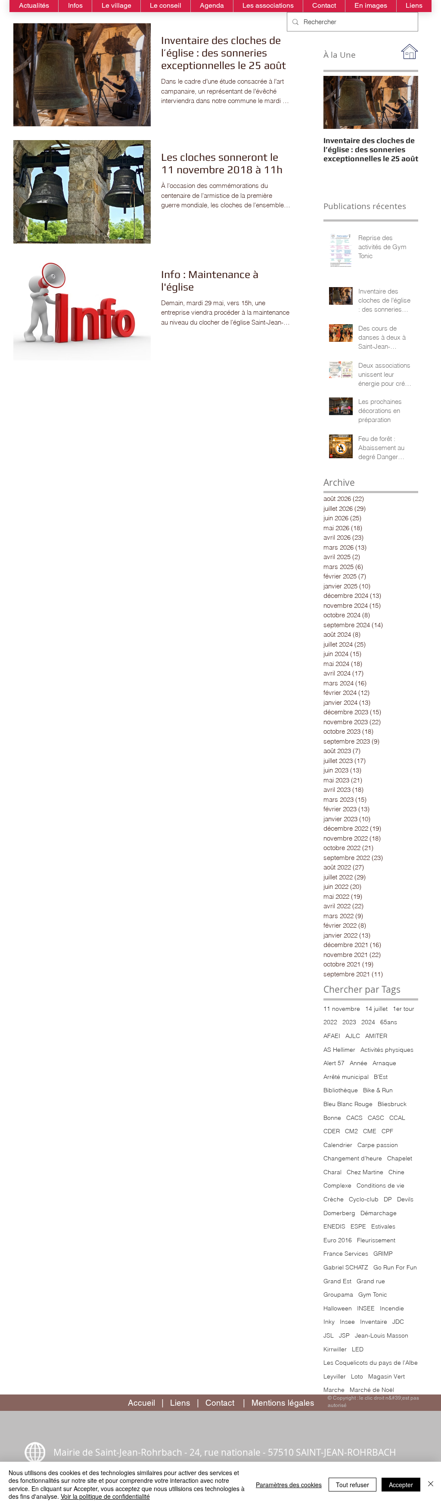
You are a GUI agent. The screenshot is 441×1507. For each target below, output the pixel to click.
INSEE (366, 1308)
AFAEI (331, 1036)
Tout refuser (352, 1484)
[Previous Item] (337, 102)
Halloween (337, 1308)
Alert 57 (334, 1063)
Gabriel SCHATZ (345, 1267)
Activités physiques (386, 1050)
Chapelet (399, 1158)
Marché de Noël (372, 1390)
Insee (347, 1322)
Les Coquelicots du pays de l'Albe (370, 1362)
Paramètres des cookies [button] (289, 1484)
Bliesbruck (392, 1104)
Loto (357, 1376)
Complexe (337, 1185)
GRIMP (383, 1253)
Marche (334, 1390)
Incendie (392, 1308)
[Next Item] (404, 102)
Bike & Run (378, 1090)
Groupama (338, 1294)
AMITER (376, 1036)
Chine (396, 1172)
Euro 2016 (337, 1240)
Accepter (401, 1484)
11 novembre (341, 1009)
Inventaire (373, 1322)
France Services (345, 1253)
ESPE (358, 1226)
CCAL (397, 1118)
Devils (405, 1199)
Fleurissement (376, 1240)
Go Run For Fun (395, 1267)
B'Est (381, 1077)
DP (388, 1199)
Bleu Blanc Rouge (348, 1104)
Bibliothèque (340, 1090)
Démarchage (378, 1213)
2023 (349, 1022)
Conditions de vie (380, 1185)
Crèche (333, 1199)
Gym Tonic (372, 1294)
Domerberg (339, 1213)
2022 (330, 1022)
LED (357, 1349)
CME (369, 1131)
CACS (354, 1118)
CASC (376, 1118)
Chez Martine (365, 1172)
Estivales (383, 1226)
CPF (387, 1131)
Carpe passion (377, 1145)
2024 (368, 1022)
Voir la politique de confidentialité (105, 1496)
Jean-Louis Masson (381, 1335)
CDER (331, 1131)
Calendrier (337, 1145)
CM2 (351, 1131)
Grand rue (371, 1281)
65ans (388, 1022)
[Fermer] (430, 1484)
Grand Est (337, 1281)
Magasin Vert (386, 1376)
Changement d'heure (352, 1158)
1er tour (403, 1009)
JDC (398, 1322)
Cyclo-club (364, 1199)
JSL (328, 1335)
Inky (329, 1322)
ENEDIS (334, 1226)
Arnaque (384, 1063)
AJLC (352, 1036)
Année (358, 1063)
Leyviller (334, 1376)
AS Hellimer (339, 1050)
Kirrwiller (335, 1349)
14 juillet (376, 1009)
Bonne (332, 1118)
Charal (332, 1172)
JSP (344, 1335)
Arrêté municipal (346, 1077)
